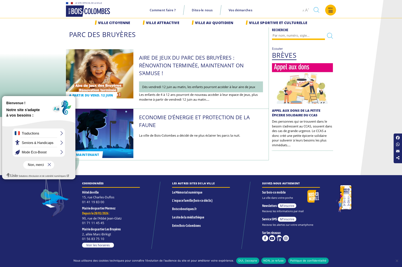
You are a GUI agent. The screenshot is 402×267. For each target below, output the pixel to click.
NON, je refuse (273, 260)
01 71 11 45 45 (93, 223)
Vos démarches (240, 10)
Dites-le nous (202, 10)
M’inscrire (287, 206)
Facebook (265, 238)
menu (330, 8)
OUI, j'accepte (247, 260)
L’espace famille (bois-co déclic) (192, 200)
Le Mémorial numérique (187, 192)
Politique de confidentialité (308, 260)
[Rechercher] (330, 36)
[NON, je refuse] (397, 261)
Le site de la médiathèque (188, 217)
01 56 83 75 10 (93, 239)
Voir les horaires (98, 245)
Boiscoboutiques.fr (184, 209)
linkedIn (279, 238)
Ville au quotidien (214, 22)
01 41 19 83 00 (93, 202)
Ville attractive (162, 22)
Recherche (280, 30)
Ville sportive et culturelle (278, 22)
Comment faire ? (163, 10)
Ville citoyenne (114, 22)
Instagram (286, 238)
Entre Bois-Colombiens (186, 225)
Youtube (272, 238)
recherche (316, 10)
